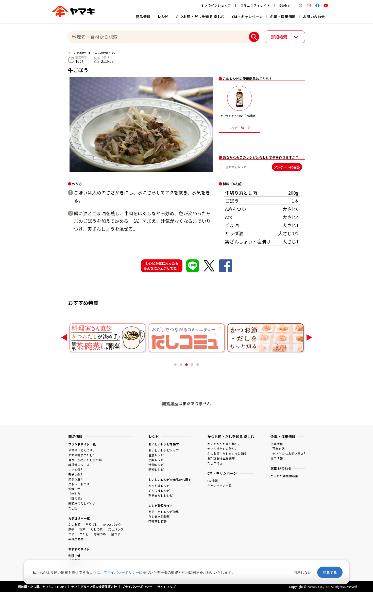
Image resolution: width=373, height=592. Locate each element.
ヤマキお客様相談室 (284, 476)
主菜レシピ (156, 460)
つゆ (71, 534)
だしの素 (97, 529)
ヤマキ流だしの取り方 (222, 448)
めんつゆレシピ (159, 490)
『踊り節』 (75, 498)
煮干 (71, 529)
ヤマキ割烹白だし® (81, 455)
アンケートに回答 (287, 166)
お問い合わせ (314, 16)
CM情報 (212, 480)
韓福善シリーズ (78, 464)
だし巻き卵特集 (159, 516)
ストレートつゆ (79, 484)
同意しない (302, 572)
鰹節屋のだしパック (82, 503)
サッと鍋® (75, 469)
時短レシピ (156, 469)
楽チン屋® (75, 479)
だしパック (115, 529)
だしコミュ (215, 463)
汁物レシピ (156, 464)
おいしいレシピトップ (163, 450)
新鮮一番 (74, 489)
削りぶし (92, 524)
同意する (330, 572)
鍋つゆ (115, 534)
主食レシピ (156, 455)
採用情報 (276, 458)
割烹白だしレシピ (160, 495)
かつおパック (112, 524)
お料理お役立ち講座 (221, 458)
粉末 (82, 529)
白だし (84, 534)
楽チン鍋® (75, 474)
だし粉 (72, 508)
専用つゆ (100, 534)
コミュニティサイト (255, 5)
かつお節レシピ (159, 486)
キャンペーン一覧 (219, 485)
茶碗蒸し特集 (157, 521)
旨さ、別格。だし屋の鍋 (85, 460)
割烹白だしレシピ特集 (163, 511)
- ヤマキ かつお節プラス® (287, 453)
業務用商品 (75, 539)
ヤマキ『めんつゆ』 (82, 450)
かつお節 (74, 524)
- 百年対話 (277, 448)
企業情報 (276, 444)
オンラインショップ (216, 5)
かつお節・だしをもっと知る (227, 453)
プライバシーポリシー (121, 572)
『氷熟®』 (75, 493)
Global (285, 5)
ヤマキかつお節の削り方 (224, 444)
